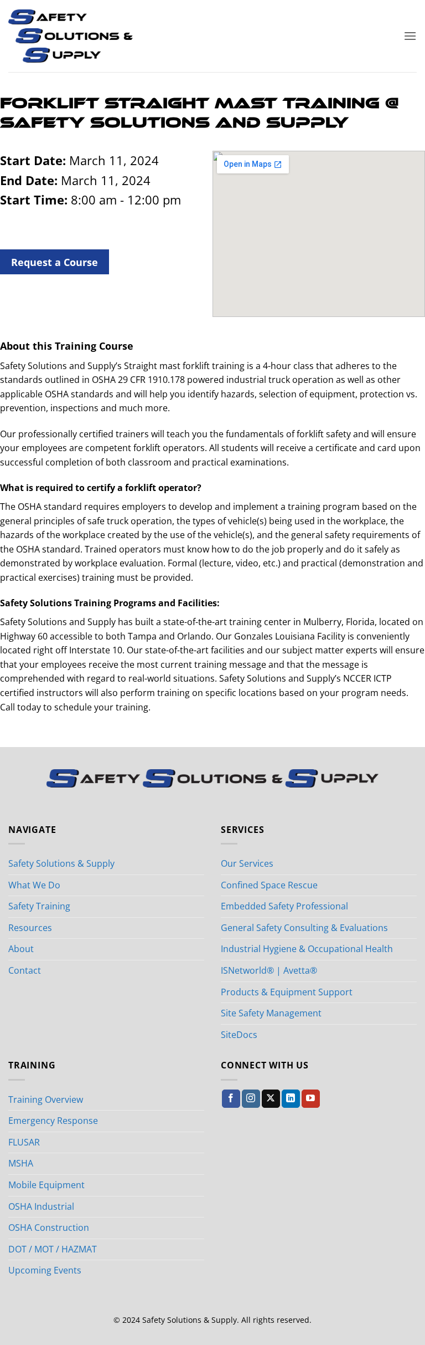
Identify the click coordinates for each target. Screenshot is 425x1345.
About (21, 949)
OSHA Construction (48, 1227)
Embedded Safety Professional (284, 906)
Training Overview (45, 1099)
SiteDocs (239, 1035)
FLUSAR (24, 1142)
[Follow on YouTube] (311, 1099)
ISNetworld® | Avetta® (269, 970)
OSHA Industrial (41, 1206)
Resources (30, 928)
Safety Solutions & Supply (61, 863)
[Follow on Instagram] (251, 1099)
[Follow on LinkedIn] (291, 1099)
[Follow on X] (271, 1099)
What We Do (34, 885)
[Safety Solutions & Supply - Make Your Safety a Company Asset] (70, 36)
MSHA (20, 1163)
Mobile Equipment (46, 1185)
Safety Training (39, 906)
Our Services (247, 863)
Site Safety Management (271, 1013)
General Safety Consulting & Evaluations (304, 928)
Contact (24, 970)
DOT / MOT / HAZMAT (52, 1249)
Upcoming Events (44, 1270)
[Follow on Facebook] (231, 1099)
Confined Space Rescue (269, 885)
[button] (410, 35)
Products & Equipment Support (287, 992)
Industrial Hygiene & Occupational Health (307, 949)
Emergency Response (53, 1120)
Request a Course (54, 262)
